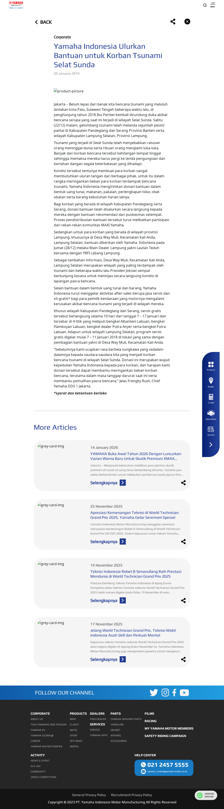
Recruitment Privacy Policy (131, 795)
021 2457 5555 (168, 764)
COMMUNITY (38, 771)
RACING (151, 721)
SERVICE (95, 729)
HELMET (115, 730)
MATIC (73, 730)
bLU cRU (35, 766)
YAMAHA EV (38, 730)
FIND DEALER (98, 719)
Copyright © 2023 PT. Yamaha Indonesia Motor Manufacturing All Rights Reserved (112, 802)
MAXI (73, 719)
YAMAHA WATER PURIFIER (46, 746)
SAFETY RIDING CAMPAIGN (165, 736)
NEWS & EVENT (40, 760)
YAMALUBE (117, 724)
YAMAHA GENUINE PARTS (126, 719)
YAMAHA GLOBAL (41, 735)
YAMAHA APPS (99, 735)
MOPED (74, 746)
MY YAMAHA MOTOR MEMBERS (169, 728)
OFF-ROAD (76, 740)
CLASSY (74, 724)
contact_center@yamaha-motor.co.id (167, 771)
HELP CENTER (145, 755)
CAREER (35, 740)
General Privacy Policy (89, 795)
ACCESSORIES (118, 740)
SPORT (74, 735)
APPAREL (115, 735)
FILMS (149, 713)
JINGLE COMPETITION (43, 777)
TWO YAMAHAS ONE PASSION (49, 724)
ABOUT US (37, 719)
